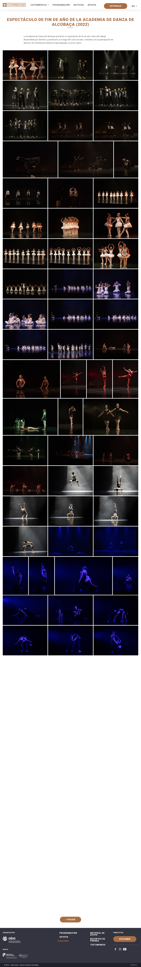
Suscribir (125, 939)
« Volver (70, 919)
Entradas (115, 6)
